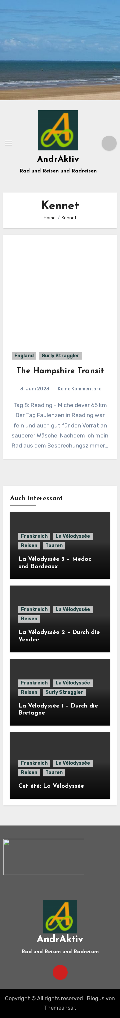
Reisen (29, 545)
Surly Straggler (60, 356)
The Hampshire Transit (60, 371)
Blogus (95, 998)
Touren (54, 545)
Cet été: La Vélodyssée (51, 786)
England (24, 356)
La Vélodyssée (73, 536)
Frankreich (34, 536)
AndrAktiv (58, 159)
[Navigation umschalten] (8, 143)
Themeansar (59, 1008)
